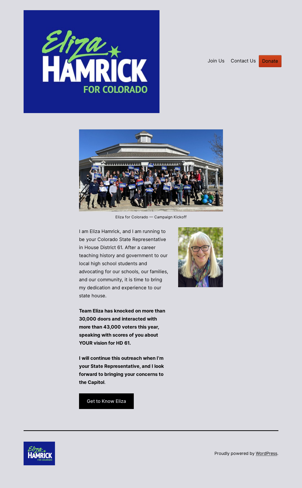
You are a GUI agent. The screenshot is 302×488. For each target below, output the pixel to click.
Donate (270, 61)
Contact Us (243, 61)
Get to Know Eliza (106, 401)
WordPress (266, 453)
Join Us (216, 61)
